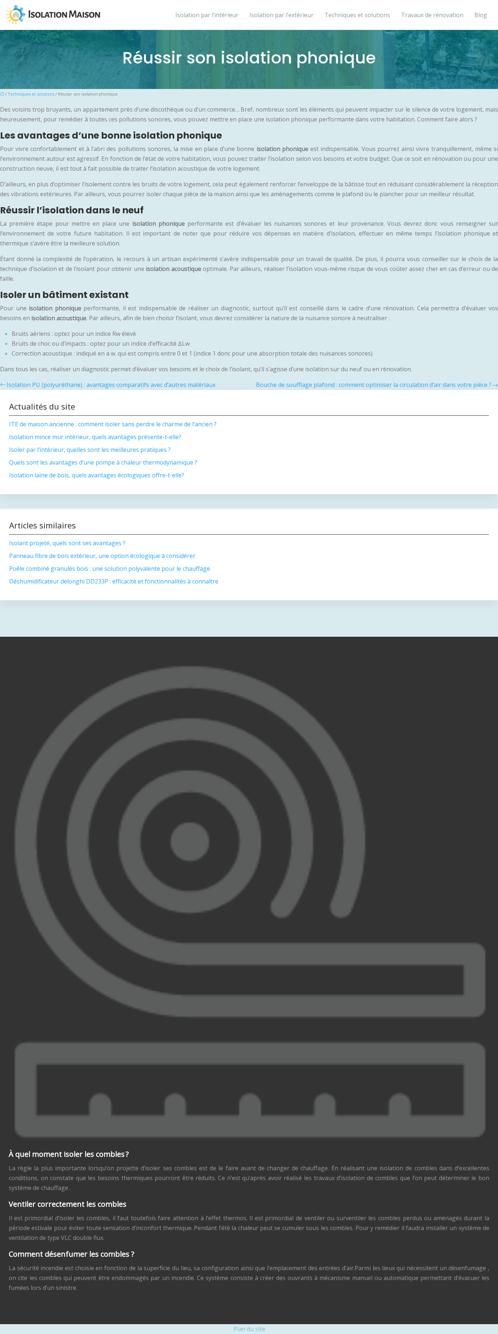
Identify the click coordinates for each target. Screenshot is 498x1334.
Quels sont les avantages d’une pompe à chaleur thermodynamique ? (103, 462)
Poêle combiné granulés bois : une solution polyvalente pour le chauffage (109, 569)
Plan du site (249, 1329)
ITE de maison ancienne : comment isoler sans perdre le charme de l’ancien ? (113, 424)
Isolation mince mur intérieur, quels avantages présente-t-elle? (95, 437)
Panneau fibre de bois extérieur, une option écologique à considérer (102, 556)
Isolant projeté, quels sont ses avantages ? (67, 543)
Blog (480, 15)
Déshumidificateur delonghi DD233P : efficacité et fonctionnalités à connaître (113, 581)
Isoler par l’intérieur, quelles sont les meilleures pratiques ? (90, 450)
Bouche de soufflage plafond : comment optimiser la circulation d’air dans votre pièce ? (373, 385)
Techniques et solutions (357, 15)
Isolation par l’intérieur (206, 15)
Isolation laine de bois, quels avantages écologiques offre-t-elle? (96, 475)
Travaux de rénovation (432, 15)
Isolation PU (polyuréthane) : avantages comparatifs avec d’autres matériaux (111, 385)
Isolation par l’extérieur (281, 15)
